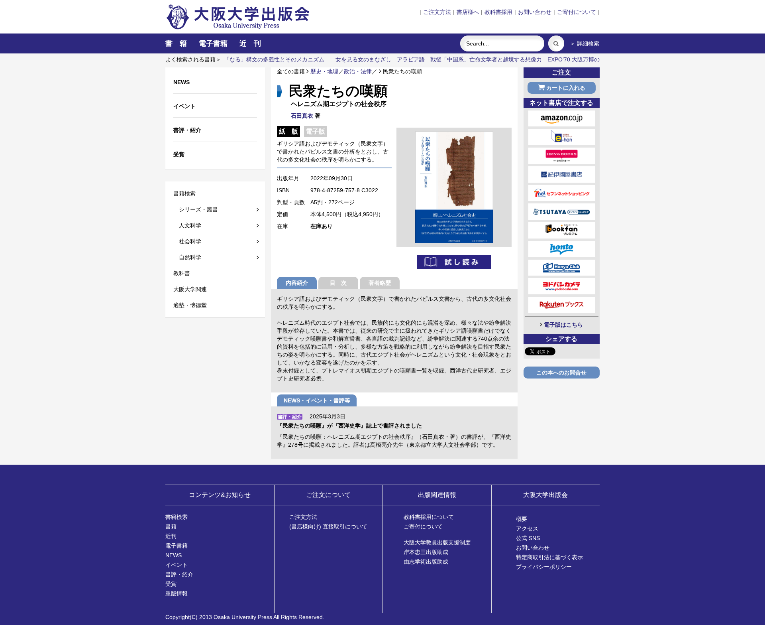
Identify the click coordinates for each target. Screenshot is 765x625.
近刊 (171, 536)
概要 (521, 519)
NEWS (173, 555)
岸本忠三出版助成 (426, 552)
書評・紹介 (179, 574)
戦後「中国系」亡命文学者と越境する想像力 (486, 59)
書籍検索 (184, 193)
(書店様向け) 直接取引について (328, 526)
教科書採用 (498, 12)
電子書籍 (213, 43)
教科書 (181, 273)
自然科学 (187, 257)
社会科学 (187, 241)
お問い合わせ (534, 12)
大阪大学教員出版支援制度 (437, 542)
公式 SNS (528, 538)
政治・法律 (358, 71)
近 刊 (250, 43)
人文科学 (187, 225)
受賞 (171, 584)
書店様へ (468, 12)
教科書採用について (429, 517)
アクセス (527, 528)
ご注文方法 (437, 12)
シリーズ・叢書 (195, 209)
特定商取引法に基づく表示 (549, 557)
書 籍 (176, 43)
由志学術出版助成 (426, 561)
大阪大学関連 (190, 289)
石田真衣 (302, 115)
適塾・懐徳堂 (190, 305)
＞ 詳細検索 (584, 43)
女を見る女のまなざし (363, 59)
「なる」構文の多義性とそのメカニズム (274, 59)
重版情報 (176, 593)
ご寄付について (576, 12)
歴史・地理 (324, 71)
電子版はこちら (563, 324)
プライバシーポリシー (544, 567)
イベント (176, 565)
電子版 (315, 131)
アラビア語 (411, 59)
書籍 (171, 526)
